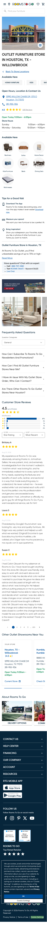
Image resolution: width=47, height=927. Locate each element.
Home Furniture (12, 83)
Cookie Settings (37, 917)
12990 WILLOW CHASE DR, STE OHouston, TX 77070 (21, 98)
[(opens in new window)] (5, 818)
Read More (7, 258)
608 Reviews (27, 110)
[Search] (4, 11)
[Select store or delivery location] (9, 4)
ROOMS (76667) (17, 269)
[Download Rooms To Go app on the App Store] (12, 787)
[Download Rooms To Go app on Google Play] (12, 795)
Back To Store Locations (17, 72)
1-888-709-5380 (17, 266)
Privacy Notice (9, 917)
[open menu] (4, 4)
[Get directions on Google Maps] (40, 45)
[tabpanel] (23, 373)
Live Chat (11, 271)
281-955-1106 (12, 104)
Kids (31, 83)
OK (23, 896)
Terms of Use (23, 917)
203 (33, 627)
